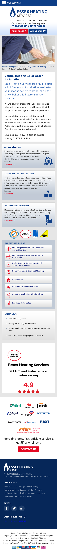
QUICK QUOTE (18, 31)
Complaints (8, 496)
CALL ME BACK (36, 31)
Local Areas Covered (12, 493)
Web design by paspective (43, 543)
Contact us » (9, 164)
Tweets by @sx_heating (15, 520)
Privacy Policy (22, 533)
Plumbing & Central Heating (27, 487)
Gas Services (9, 487)
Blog (45, 20)
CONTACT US (28, 449)
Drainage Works (26, 490)
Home (12, 20)
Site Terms (33, 533)
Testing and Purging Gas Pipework (22, 323)
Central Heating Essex (17, 318)
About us (20, 20)
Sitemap (43, 533)
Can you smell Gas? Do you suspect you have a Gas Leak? (29, 329)
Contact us (30, 20)
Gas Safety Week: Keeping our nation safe (25, 335)
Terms (39, 20)
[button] (4, 3)
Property (38, 490)
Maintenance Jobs (11, 490)
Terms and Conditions (23, 496)
